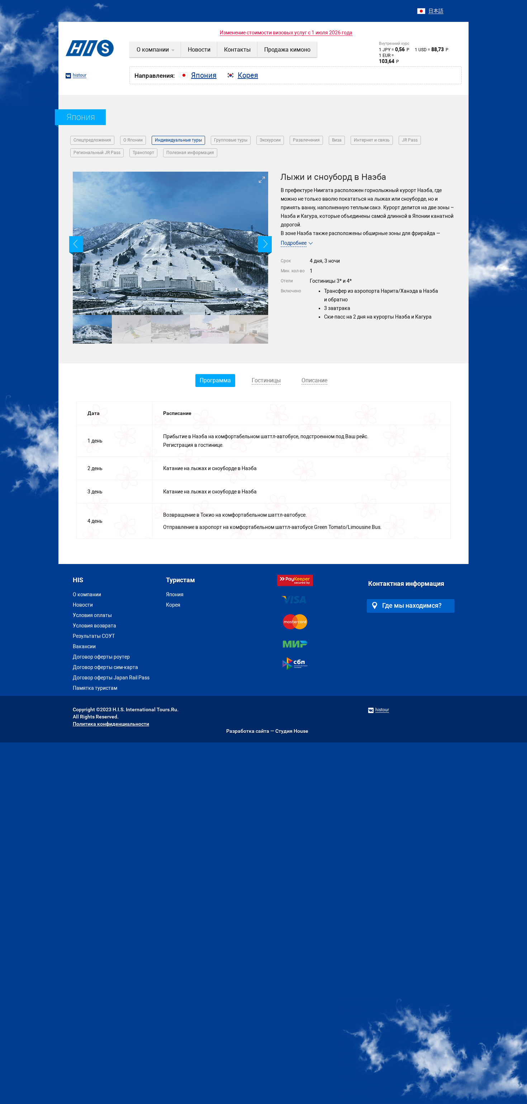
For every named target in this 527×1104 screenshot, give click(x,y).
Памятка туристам (95, 688)
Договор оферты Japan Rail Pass (111, 677)
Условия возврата (94, 626)
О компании (87, 594)
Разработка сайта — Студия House (267, 731)
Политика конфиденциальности (111, 724)
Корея (173, 605)
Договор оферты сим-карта (105, 667)
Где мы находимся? (412, 605)
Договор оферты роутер (101, 657)
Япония (175, 594)
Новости (83, 605)
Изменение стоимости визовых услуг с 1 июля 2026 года (286, 32)
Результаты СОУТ (94, 636)
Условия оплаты (92, 615)
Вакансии (84, 646)
